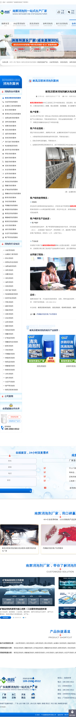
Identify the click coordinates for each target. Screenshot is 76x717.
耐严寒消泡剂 (10, 386)
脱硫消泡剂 (9, 310)
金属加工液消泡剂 (11, 254)
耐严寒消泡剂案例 (11, 237)
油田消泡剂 (9, 282)
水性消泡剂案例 (10, 225)
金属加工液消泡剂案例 (13, 106)
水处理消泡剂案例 (11, 102)
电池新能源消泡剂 (11, 146)
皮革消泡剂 (9, 322)
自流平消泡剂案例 (11, 233)
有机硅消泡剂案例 (11, 181)
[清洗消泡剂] (41, 349)
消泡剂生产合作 (14, 421)
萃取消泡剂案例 (10, 154)
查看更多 (5, 617)
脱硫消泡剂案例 (10, 162)
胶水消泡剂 (9, 258)
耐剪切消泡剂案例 (11, 221)
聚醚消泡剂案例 (10, 185)
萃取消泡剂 (9, 302)
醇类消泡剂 (9, 346)
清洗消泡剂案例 (10, 130)
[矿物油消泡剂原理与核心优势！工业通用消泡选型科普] (27, 591)
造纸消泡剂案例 (10, 138)
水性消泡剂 (9, 374)
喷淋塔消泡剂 (66, 307)
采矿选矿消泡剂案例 (12, 142)
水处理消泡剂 (53, 62)
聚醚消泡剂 (9, 334)
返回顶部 (72, 715)
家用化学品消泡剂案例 (13, 114)
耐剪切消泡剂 (10, 370)
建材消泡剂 (9, 306)
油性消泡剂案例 (10, 229)
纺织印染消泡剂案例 (12, 150)
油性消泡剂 (9, 378)
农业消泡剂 (9, 318)
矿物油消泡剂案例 (11, 189)
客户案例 (17, 62)
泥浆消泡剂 (9, 314)
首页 (11, 62)
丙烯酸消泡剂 (10, 354)
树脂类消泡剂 (10, 358)
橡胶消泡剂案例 (10, 177)
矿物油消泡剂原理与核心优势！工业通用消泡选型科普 (23, 609)
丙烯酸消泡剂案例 (11, 205)
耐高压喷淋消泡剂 (11, 390)
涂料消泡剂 (9, 270)
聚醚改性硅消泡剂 (11, 342)
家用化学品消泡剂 (11, 262)
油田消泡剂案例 (10, 134)
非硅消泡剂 (9, 350)
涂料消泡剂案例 (10, 122)
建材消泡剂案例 (10, 158)
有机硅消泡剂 (10, 330)
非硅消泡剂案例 (10, 201)
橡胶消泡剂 (9, 326)
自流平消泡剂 (10, 382)
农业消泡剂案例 (10, 170)
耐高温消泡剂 (10, 362)
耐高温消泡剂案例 (11, 213)
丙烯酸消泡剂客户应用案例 (47, 314)
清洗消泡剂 (64, 62)
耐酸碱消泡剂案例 (11, 217)
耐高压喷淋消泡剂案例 (29, 62)
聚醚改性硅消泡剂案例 (13, 193)
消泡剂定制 (14, 417)
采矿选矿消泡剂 (10, 290)
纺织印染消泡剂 (10, 298)
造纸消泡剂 (9, 286)
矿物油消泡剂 (10, 338)
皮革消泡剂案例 (10, 174)
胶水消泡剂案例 (10, 110)
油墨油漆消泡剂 (10, 266)
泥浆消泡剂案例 (10, 166)
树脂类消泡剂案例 (11, 209)
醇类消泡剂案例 (10, 197)
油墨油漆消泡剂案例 (12, 118)
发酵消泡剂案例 (10, 126)
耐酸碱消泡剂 (10, 366)
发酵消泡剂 (9, 274)
